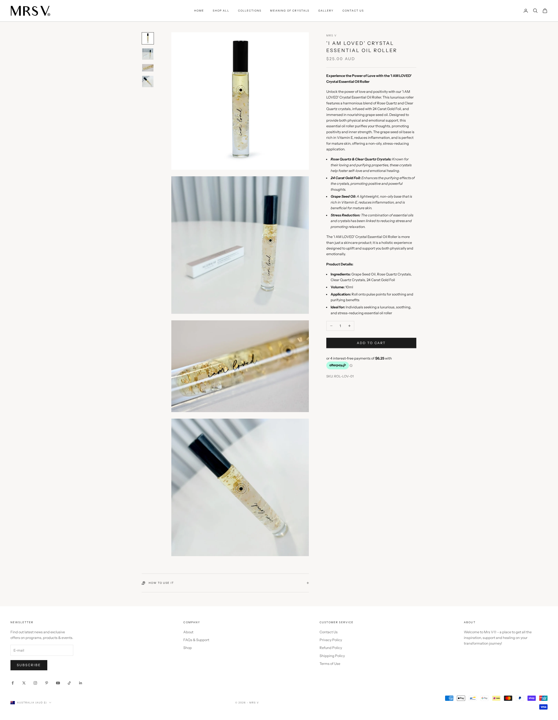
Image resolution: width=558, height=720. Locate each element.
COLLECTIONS (250, 10)
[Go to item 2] (148, 54)
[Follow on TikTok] (69, 683)
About (188, 632)
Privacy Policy (331, 640)
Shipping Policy (332, 656)
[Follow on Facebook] (12, 683)
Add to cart (371, 343)
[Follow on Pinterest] (46, 683)
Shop (187, 647)
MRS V (331, 35)
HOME (199, 10)
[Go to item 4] (148, 81)
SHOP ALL (221, 10)
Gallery (326, 10)
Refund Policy (331, 647)
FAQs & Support (196, 640)
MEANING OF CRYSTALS (289, 10)
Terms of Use (330, 663)
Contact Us (329, 632)
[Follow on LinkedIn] (80, 683)
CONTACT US (353, 10)
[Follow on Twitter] (24, 683)
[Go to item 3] (148, 68)
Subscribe (29, 665)
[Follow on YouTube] (58, 683)
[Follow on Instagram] (35, 683)
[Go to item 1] (148, 38)
